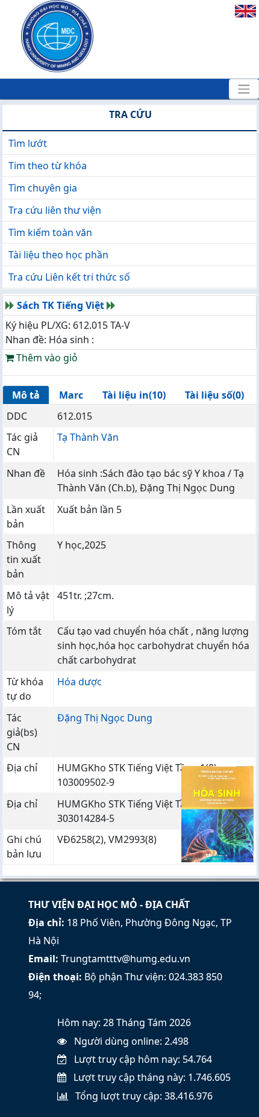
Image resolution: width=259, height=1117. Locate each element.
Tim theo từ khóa (47, 165)
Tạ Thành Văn (88, 437)
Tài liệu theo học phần (58, 254)
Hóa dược (79, 681)
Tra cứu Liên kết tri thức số (69, 277)
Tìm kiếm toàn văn (50, 232)
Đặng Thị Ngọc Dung (104, 717)
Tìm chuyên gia (42, 187)
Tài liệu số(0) (214, 395)
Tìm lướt (27, 143)
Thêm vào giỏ (46, 357)
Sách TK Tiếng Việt (60, 305)
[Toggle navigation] (244, 89)
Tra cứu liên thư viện (54, 210)
